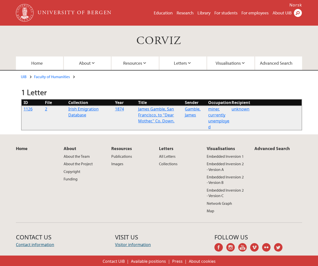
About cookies (202, 261)
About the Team (77, 156)
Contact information (35, 244)
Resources (132, 63)
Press (177, 261)
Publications (121, 156)
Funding (71, 178)
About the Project (78, 163)
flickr (268, 248)
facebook (220, 248)
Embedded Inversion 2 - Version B (225, 179)
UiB (24, 76)
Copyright (72, 171)
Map (210, 210)
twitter (280, 248)
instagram (232, 248)
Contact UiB (114, 261)
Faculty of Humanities (52, 76)
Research (185, 13)
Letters (180, 63)
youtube (244, 248)
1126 (28, 109)
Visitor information (133, 244)
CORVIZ (158, 41)
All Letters (167, 156)
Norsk (295, 5)
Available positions (148, 261)
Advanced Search (276, 63)
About (85, 63)
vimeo (256, 248)
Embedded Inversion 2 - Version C (225, 193)
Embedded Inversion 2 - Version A (225, 166)
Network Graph (219, 203)
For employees (255, 13)
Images (117, 163)
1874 (119, 109)
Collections (168, 163)
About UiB (282, 13)
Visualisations (228, 63)
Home (37, 63)
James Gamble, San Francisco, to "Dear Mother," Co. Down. (156, 115)
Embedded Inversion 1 (225, 156)
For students (226, 13)
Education (163, 13)
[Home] (25, 13)
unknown (240, 109)
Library (204, 13)
